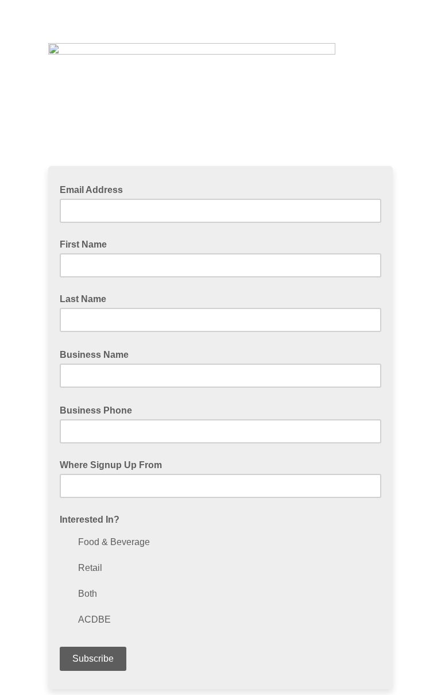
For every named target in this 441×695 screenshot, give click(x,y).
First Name (83, 244)
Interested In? (89, 519)
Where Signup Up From (111, 465)
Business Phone (99, 409)
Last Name (83, 299)
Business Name (98, 354)
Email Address (95, 189)
